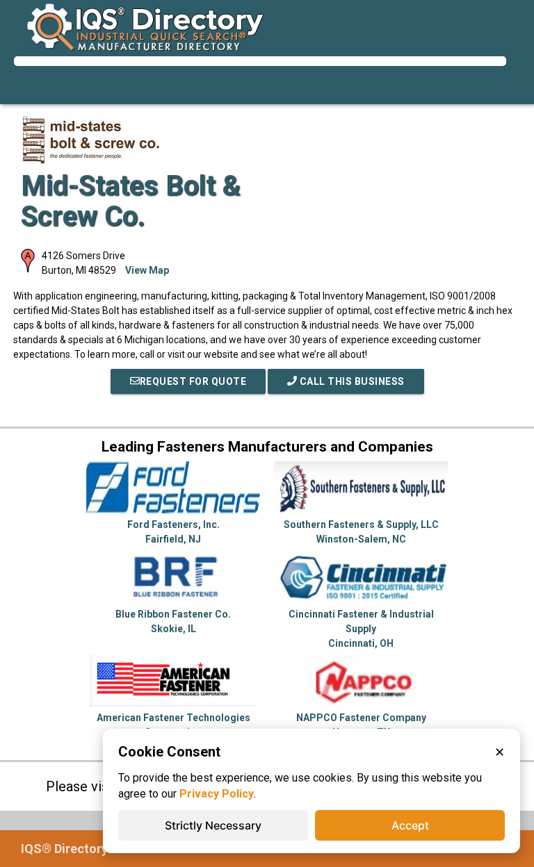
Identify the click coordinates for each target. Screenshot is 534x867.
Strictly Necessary (213, 825)
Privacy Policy (216, 793)
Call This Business (351, 381)
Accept (410, 825)
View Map (147, 270)
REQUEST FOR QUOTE (193, 381)
